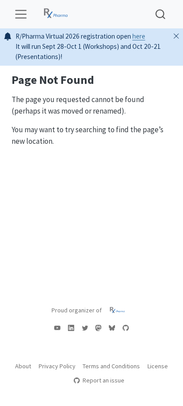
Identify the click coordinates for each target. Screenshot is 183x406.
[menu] (20, 14)
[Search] (160, 14)
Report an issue (103, 380)
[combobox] (161, 14)
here (138, 36)
